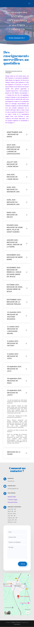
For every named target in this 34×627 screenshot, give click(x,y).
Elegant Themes (15, 622)
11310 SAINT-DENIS (12, 502)
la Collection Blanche (23, 106)
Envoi (23, 564)
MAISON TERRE (12, 496)
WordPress (17, 624)
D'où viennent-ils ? (17, 38)
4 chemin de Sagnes (12, 499)
